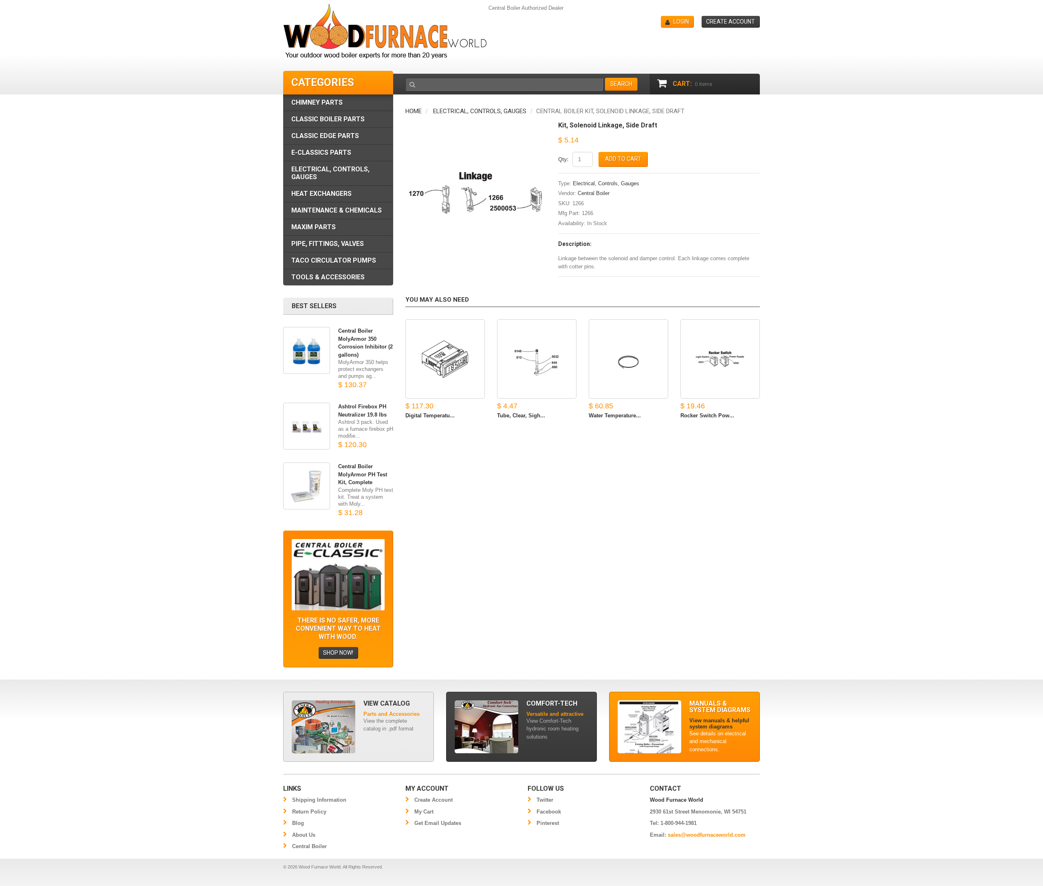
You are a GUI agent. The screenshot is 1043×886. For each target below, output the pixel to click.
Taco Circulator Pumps (333, 260)
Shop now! (338, 652)
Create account (730, 21)
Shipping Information (319, 800)
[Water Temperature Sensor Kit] (628, 359)
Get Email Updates (437, 823)
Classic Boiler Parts (328, 119)
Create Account (433, 800)
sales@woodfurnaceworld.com (707, 835)
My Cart (423, 812)
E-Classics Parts (321, 152)
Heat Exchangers (321, 193)
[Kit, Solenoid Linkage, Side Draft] (475, 126)
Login (681, 21)
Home (413, 111)
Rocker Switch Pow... (707, 415)
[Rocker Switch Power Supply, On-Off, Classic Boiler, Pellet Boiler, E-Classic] (720, 359)
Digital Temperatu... (430, 415)
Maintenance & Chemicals (336, 210)
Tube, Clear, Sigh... (521, 415)
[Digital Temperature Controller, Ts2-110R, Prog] (445, 359)
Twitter (545, 800)
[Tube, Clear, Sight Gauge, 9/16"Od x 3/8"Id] (537, 359)
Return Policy (309, 812)
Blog (298, 823)
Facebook (549, 812)
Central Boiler (594, 193)
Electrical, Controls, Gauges (479, 111)
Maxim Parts (313, 227)
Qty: (563, 159)
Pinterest (548, 823)
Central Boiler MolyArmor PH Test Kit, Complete (362, 474)
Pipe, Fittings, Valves (327, 244)
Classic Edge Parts (325, 136)
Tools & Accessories (328, 277)
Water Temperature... (615, 415)
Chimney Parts (317, 102)
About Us (303, 835)
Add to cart (623, 159)
